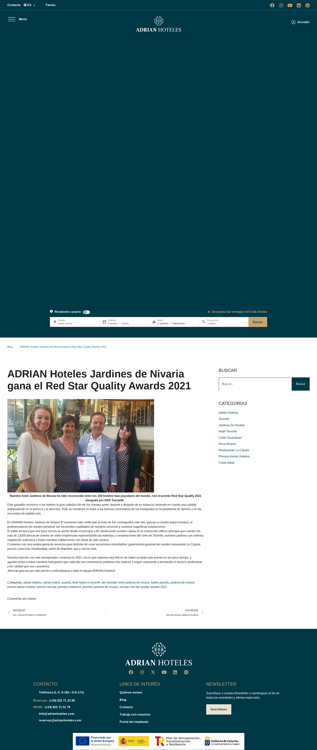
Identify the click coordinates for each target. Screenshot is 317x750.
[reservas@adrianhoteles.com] (34, 720)
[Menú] (11, 19)
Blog (123, 699)
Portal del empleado (134, 721)
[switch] (86, 312)
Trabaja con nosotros (135, 714)
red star (124, 586)
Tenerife (224, 419)
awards (66, 582)
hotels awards (160, 582)
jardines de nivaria (182, 582)
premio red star (46, 586)
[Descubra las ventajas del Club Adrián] (208, 311)
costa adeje (227, 462)
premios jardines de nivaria (100, 586)
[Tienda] (41, 5)
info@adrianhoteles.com (56, 713)
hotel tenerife (228, 431)
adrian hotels (51, 582)
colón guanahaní (230, 437)
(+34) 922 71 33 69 (62, 700)
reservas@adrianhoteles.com (60, 720)
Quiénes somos (131, 692)
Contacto (14, 5)
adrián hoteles (32, 582)
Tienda (50, 5)
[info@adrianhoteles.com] (34, 713)
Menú (23, 19)
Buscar (258, 322)
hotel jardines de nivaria (133, 582)
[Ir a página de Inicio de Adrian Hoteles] (158, 24)
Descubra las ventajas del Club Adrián (239, 311)
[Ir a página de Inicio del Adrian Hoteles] (158, 654)
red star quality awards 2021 (148, 586)
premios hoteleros (69, 586)
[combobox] (254, 384)
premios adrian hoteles (234, 456)
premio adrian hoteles (21, 586)
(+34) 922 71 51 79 (57, 707)
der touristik (109, 582)
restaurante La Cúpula (234, 450)
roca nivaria (227, 443)
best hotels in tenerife (86, 582)
